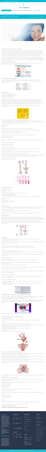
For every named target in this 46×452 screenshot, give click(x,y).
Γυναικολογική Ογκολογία (32, 16)
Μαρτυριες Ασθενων (27, 421)
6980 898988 (15, 1)
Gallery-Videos (27, 425)
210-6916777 (26, 439)
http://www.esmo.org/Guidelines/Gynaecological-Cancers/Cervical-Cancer (14, 407)
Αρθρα (25, 423)
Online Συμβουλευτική (28, 419)
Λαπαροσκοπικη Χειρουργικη (27, 10)
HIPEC (34, 10)
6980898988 (30, 439)
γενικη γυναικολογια (39, 436)
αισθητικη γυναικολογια (40, 432)
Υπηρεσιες (39, 10)
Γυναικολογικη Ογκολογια (6, 10)
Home (27, 16)
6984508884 (30, 444)
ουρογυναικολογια (39, 438)
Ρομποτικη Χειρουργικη (16, 10)
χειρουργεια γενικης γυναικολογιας (39, 422)
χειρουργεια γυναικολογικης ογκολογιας (38, 418)
